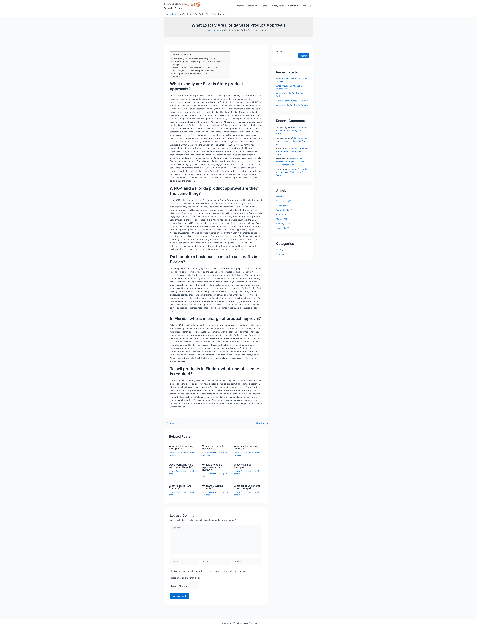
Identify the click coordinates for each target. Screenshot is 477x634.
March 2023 (281, 219)
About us (307, 5)
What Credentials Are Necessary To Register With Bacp (292, 130)
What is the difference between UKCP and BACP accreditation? (290, 162)
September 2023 (284, 210)
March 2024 (281, 196)
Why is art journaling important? (246, 447)
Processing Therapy (173, 8)
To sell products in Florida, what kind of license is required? (194, 74)
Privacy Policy (277, 5)
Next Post (262, 423)
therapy (240, 5)
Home (264, 5)
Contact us (293, 5)
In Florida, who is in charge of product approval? (194, 71)
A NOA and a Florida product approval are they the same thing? (197, 63)
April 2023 (281, 214)
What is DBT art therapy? (243, 466)
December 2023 (283, 201)
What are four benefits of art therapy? (247, 487)
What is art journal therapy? (212, 447)
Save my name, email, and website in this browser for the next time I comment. (210, 571)
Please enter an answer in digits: (185, 578)
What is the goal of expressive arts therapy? (212, 467)
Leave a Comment (176, 452)
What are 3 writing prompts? (212, 487)
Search (279, 51)
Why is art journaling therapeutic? (181, 447)
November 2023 (283, 205)
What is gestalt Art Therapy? (180, 487)
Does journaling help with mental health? (181, 466)
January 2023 (282, 228)
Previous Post (172, 423)
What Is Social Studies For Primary (292, 100)
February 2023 (283, 223)
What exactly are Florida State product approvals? (194, 59)
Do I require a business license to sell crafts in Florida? (196, 67)
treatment (253, 5)
